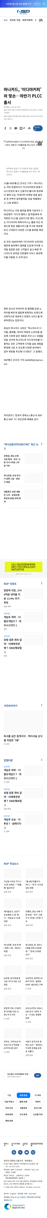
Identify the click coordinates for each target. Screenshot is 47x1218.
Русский (32, 1193)
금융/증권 (23, 1095)
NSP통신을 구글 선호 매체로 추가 (18, 4)
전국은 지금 (15, 20)
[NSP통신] (23, 12)
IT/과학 (38, 1095)
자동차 (37, 1101)
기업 (9, 1095)
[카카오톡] (15, 128)
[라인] (21, 128)
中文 (26, 1193)
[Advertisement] (23, 285)
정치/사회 (38, 1108)
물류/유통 (23, 1101)
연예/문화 (9, 1114)
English (13, 1193)
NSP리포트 (27, 20)
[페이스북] (5, 128)
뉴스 (6, 20)
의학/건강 (9, 1108)
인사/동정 (23, 1114)
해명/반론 (9, 1120)
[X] (10, 128)
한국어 (6, 1193)
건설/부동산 (9, 1101)
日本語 (20, 1193)
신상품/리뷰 (38, 1114)
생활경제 (23, 1108)
